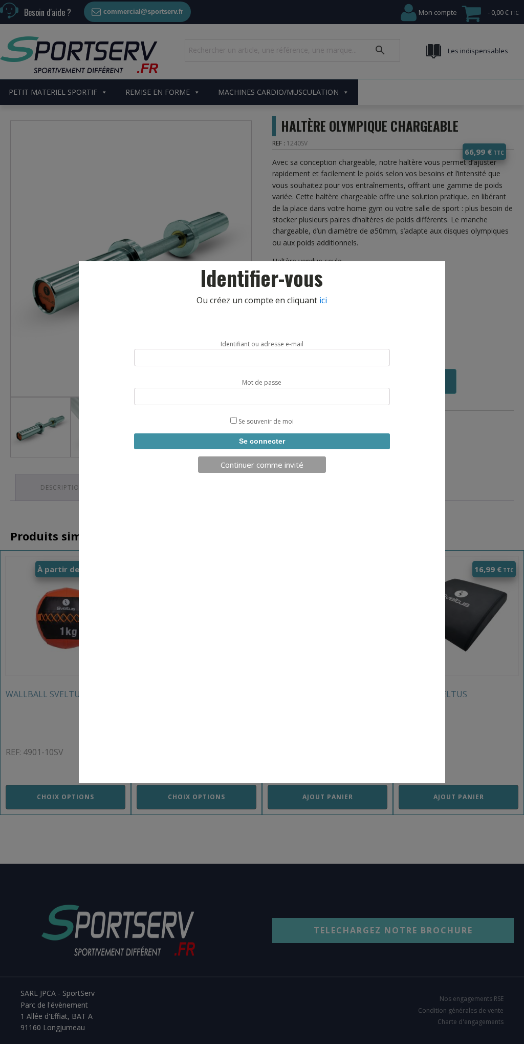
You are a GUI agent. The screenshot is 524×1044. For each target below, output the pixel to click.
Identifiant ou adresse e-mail (262, 344)
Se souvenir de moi (265, 421)
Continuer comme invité (262, 465)
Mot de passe (261, 382)
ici (323, 300)
